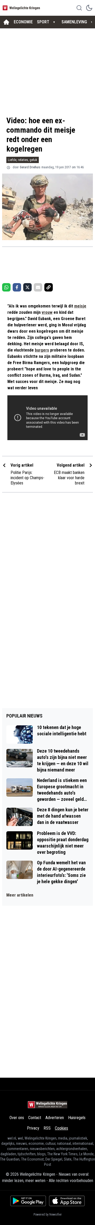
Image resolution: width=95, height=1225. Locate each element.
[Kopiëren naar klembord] (48, 287)
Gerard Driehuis (30, 167)
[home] (6, 22)
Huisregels (77, 1117)
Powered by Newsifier (48, 1214)
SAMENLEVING (74, 21)
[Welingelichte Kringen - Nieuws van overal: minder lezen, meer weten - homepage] (22, 7)
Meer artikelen (19, 895)
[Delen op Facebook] (17, 287)
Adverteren (54, 1117)
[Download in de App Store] (67, 1201)
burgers (42, 350)
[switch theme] (89, 8)
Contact (34, 1117)
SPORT (43, 21)
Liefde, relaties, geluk (22, 160)
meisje (80, 306)
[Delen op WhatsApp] (6, 287)
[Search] (79, 8)
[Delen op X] (27, 287)
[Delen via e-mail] (38, 287)
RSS (47, 1128)
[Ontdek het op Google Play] (28, 1201)
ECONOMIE (23, 21)
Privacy (33, 1128)
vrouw (47, 312)
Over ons (17, 1117)
